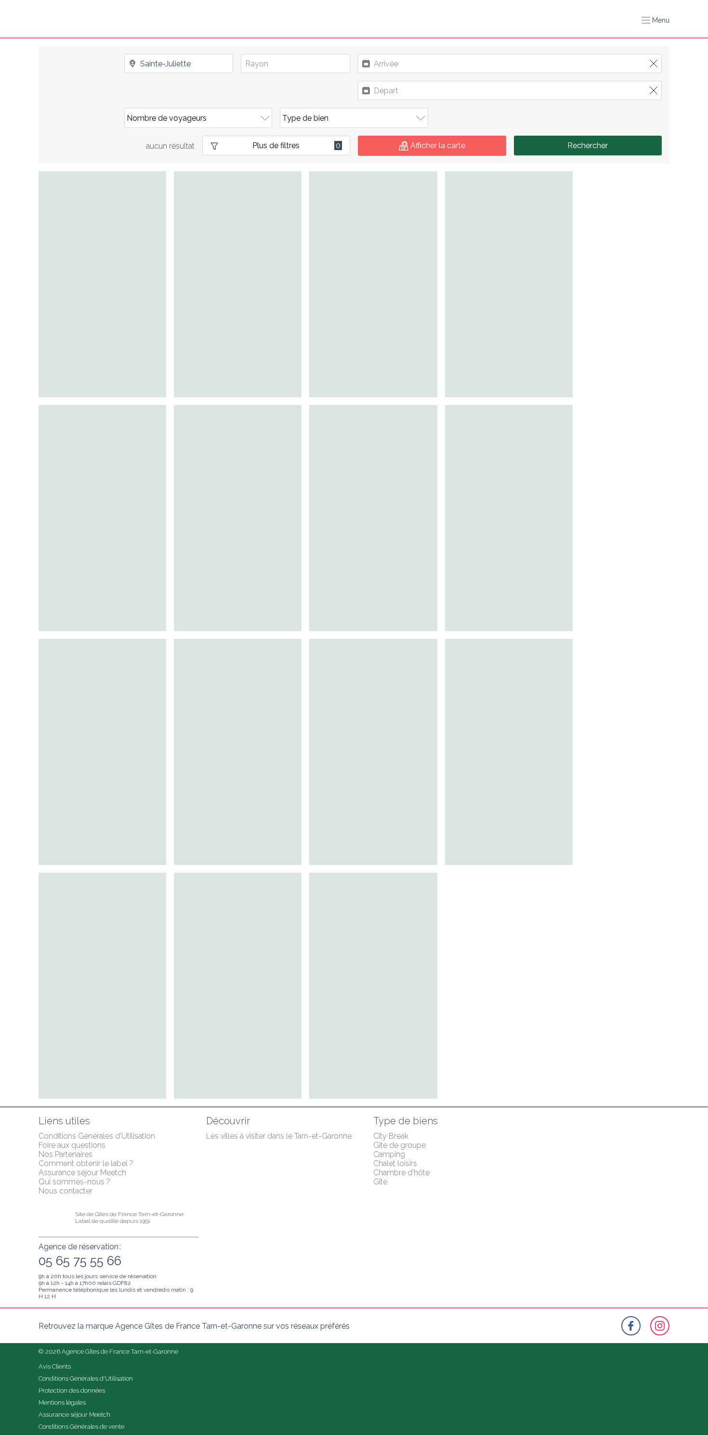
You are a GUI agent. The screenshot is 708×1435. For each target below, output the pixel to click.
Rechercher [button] (587, 145)
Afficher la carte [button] (437, 145)
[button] (655, 20)
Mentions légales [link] (62, 1402)
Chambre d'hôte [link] (401, 1172)
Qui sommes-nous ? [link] (74, 1181)
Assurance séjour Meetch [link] (82, 1172)
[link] (631, 1325)
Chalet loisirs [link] (395, 1163)
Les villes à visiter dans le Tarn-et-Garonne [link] (279, 1136)
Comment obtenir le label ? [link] (86, 1163)
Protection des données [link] (72, 1390)
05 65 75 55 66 (80, 1261)
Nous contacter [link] (65, 1190)
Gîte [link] (380, 1181)
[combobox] (179, 63)
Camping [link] (389, 1154)
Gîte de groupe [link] (399, 1145)
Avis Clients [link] (55, 1366)
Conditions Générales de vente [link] (81, 1426)
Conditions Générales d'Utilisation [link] (97, 1136)
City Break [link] (390, 1136)
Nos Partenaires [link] (65, 1154)
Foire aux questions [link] (72, 1145)
